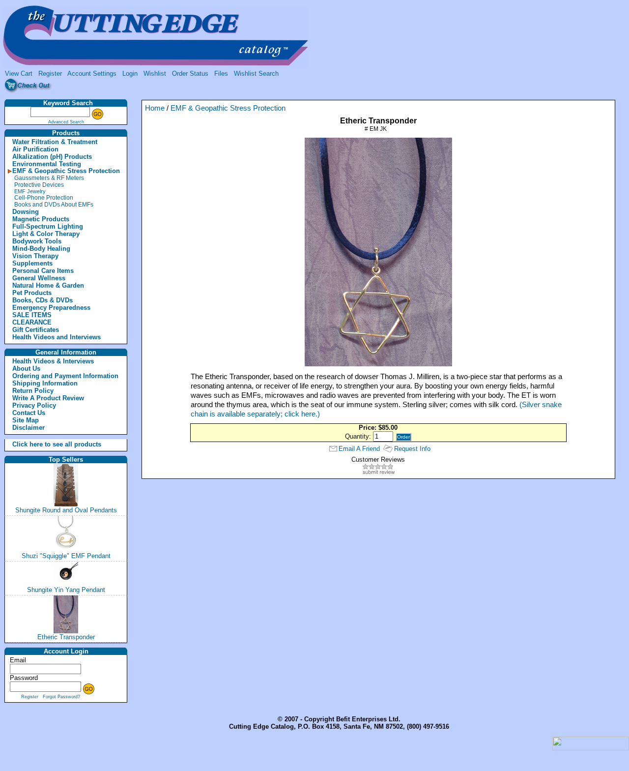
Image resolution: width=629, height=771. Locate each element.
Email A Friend (359, 448)
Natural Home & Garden (48, 285)
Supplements (32, 263)
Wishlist (154, 73)
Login (130, 73)
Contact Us (28, 412)
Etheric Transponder (66, 637)
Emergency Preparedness (51, 307)
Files (221, 73)
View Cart (18, 73)
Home (155, 108)
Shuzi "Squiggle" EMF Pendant (66, 556)
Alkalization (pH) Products (52, 156)
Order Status (190, 73)
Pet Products (32, 293)
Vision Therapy (35, 256)
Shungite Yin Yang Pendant (66, 589)
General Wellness (38, 278)
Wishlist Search (256, 73)
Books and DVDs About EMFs (53, 204)
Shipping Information (45, 383)
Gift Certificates (35, 329)
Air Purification (35, 149)
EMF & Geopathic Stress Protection (66, 171)
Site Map (25, 420)
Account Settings (91, 73)
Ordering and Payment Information (65, 376)
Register (50, 73)
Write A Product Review (48, 398)
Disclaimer (28, 427)
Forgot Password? (61, 696)
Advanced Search (66, 121)
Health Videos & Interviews (53, 361)
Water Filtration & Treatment (54, 142)
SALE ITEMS (32, 315)
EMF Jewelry (30, 191)
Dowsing (25, 211)
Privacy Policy (34, 405)
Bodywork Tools (36, 241)
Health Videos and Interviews (56, 337)
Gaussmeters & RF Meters (49, 178)
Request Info (412, 448)
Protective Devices (39, 184)
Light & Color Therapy (46, 233)
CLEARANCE (32, 322)
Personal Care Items (43, 270)
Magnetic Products (40, 219)
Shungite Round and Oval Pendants (66, 510)
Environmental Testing (46, 164)
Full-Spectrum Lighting (47, 226)
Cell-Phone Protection (43, 197)
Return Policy (33, 390)
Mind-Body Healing (41, 248)
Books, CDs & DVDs (42, 300)
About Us (26, 368)
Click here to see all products (46, 444)
